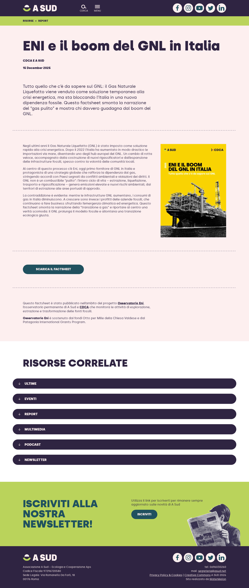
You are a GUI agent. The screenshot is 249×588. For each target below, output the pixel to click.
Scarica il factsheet (53, 269)
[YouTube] (199, 8)
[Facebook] (177, 8)
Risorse (28, 20)
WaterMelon (218, 579)
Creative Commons (197, 575)
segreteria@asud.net (212, 571)
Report (43, 20)
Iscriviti (144, 514)
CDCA (84, 307)
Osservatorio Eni (130, 303)
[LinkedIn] (221, 8)
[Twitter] (210, 8)
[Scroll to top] (241, 583)
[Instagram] (188, 8)
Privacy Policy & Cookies (166, 575)
